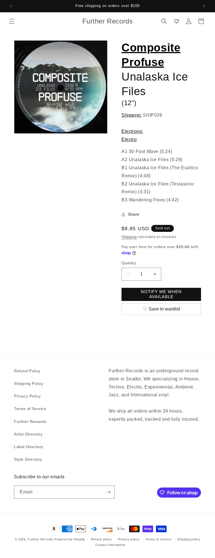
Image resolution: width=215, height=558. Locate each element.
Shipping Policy (28, 383)
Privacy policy (129, 539)
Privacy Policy (27, 396)
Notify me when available (161, 294)
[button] (12, 21)
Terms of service (158, 539)
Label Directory (28, 446)
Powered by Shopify (69, 539)
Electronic (132, 131)
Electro (129, 139)
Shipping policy (188, 539)
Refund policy (101, 539)
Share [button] (133, 214)
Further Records (40, 539)
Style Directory (28, 459)
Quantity (128, 263)
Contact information (110, 545)
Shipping (129, 237)
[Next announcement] (204, 6)
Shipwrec (131, 115)
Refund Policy (27, 371)
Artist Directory (28, 434)
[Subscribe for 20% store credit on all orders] (108, 492)
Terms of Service (30, 408)
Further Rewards (30, 421)
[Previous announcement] (11, 6)
